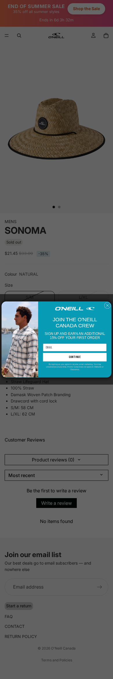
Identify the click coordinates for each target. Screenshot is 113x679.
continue (75, 357)
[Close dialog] (107, 305)
